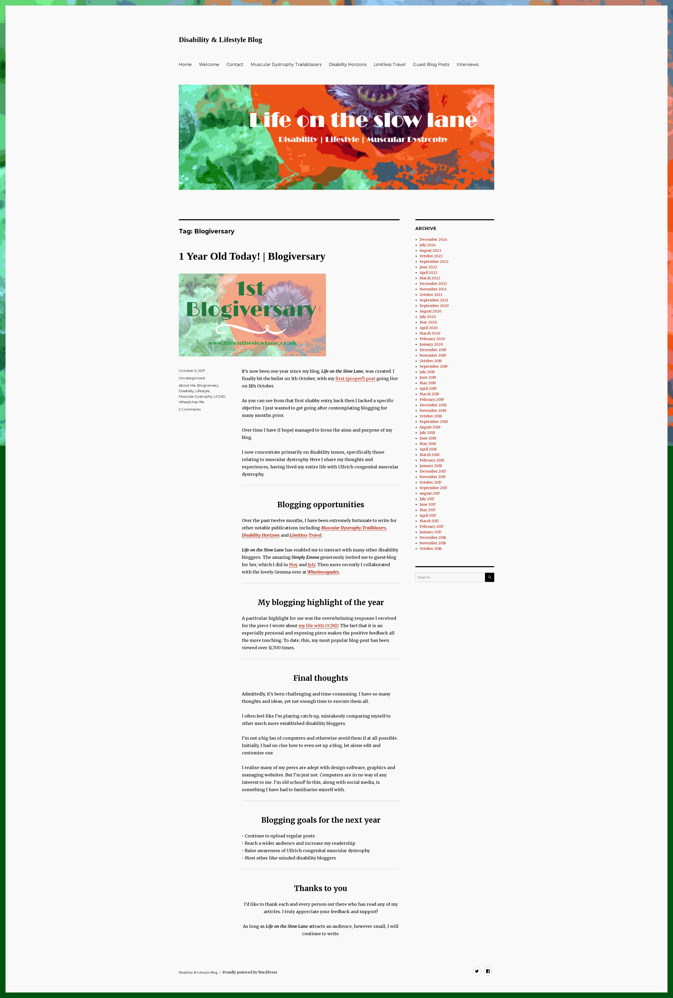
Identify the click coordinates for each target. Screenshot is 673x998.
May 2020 (428, 322)
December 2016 (433, 537)
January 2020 (431, 344)
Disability (186, 391)
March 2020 (430, 333)
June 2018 (428, 438)
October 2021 (431, 295)
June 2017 (428, 504)
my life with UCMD (318, 625)
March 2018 (429, 455)
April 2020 (429, 328)
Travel (315, 535)
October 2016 (431, 548)
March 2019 (429, 394)
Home (185, 64)
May (293, 564)
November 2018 (433, 410)
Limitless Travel (390, 64)
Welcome (209, 64)
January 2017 (430, 532)
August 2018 (430, 427)
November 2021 (433, 289)
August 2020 (430, 311)
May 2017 (427, 510)
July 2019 (427, 372)
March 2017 (429, 521)
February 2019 (432, 399)
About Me (187, 385)
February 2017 (431, 526)
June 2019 (428, 377)
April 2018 (428, 449)
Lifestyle (203, 391)
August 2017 (430, 493)
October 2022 (431, 256)
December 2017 (433, 471)
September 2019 (433, 366)
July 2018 (427, 433)
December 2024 (433, 239)
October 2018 (431, 416)
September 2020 (434, 306)
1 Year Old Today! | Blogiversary (252, 256)
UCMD (219, 396)
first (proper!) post (355, 378)
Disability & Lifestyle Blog (220, 39)
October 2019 (431, 361)
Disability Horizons (347, 64)
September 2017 (433, 488)
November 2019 (433, 355)
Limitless (299, 535)
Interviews (467, 64)
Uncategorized (192, 378)
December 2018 (433, 405)
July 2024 (428, 245)
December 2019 (433, 350)
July (311, 564)
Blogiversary (207, 385)
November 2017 (433, 477)
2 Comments (190, 409)
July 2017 (427, 499)
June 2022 (428, 267)
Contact (235, 64)
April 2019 (428, 388)
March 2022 (430, 278)
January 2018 (431, 466)
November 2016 (433, 543)
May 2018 (428, 444)
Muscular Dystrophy (195, 396)
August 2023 (430, 250)
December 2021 (433, 284)
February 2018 (432, 460)
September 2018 (434, 421)
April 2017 (428, 515)
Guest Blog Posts (431, 64)
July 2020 (428, 317)
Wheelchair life (191, 402)
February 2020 (432, 339)
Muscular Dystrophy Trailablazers (286, 64)
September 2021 (434, 300)
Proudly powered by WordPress (249, 972)
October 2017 (430, 482)
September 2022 (434, 261)
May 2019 (428, 383)
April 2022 (428, 272)
